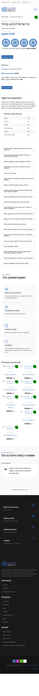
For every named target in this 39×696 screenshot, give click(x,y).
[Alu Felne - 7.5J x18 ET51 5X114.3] (10, 397)
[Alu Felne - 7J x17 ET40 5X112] (28, 413)
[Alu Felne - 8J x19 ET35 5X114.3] (10, 382)
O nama (5, 585)
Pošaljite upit (7, 57)
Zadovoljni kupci (8, 615)
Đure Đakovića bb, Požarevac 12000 (14, 645)
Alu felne (6, 601)
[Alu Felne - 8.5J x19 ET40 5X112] (28, 382)
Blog (4, 618)
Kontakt (5, 588)
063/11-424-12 (7, 638)
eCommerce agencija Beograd (28, 665)
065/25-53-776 (26, 2)
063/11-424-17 (6, 2)
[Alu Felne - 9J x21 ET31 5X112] (28, 367)
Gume (4, 608)
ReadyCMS (35, 669)
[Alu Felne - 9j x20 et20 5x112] (10, 367)
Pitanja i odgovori (8, 592)
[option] (19, 17)
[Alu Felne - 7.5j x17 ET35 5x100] (28, 397)
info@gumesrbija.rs (9, 642)
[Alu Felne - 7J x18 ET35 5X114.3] (10, 428)
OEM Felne (6, 605)
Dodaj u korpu (6, 87)
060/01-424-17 (16, 2)
